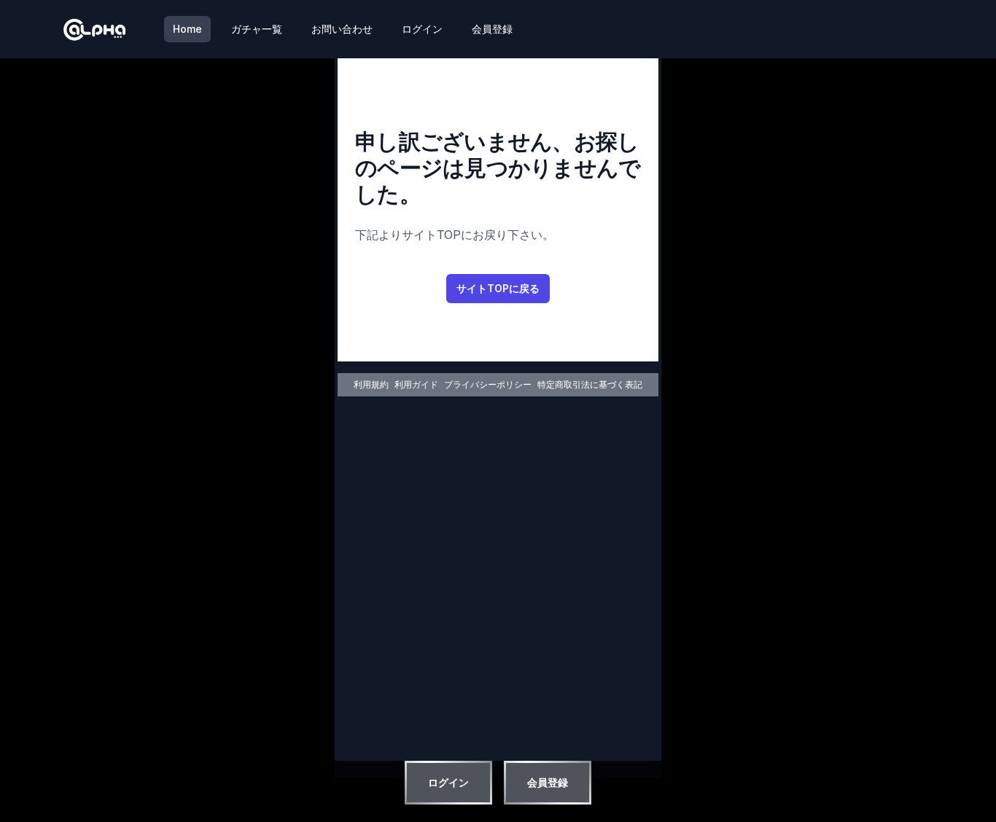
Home (187, 29)
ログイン (422, 29)
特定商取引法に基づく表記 (589, 384)
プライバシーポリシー (488, 384)
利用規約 (371, 384)
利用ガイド (416, 384)
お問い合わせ (342, 29)
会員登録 (492, 29)
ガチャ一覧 (256, 29)
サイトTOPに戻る (498, 288)
